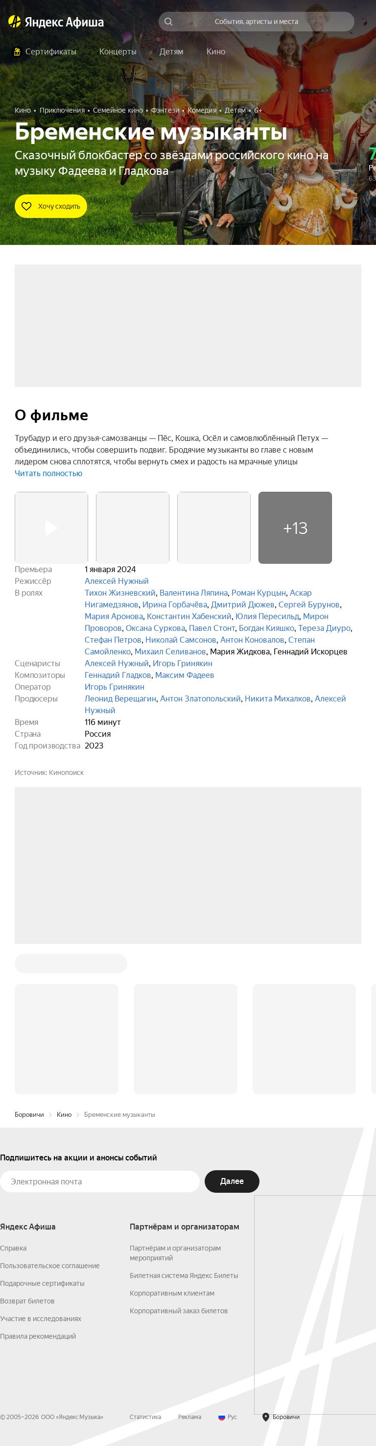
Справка (13, 1248)
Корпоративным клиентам (172, 1293)
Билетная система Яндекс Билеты (184, 1275)
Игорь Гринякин (182, 663)
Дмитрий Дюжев (243, 604)
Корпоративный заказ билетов (179, 1311)
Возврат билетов (27, 1301)
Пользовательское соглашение (50, 1266)
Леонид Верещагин (120, 698)
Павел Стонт (212, 628)
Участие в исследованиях (40, 1319)
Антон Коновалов (252, 640)
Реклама (189, 1417)
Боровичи (29, 1114)
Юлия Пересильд (267, 616)
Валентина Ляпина (194, 593)
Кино (64, 1114)
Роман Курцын (259, 593)
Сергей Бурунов (309, 604)
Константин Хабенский (189, 616)
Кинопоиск (66, 772)
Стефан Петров (113, 640)
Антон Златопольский (200, 698)
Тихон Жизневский (120, 593)
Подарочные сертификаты (42, 1283)
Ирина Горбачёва (174, 604)
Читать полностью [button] (48, 473)
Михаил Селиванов (170, 651)
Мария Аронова (114, 616)
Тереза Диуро (324, 628)
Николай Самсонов (180, 640)
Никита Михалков (278, 698)
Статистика (145, 1417)
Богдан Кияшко (266, 628)
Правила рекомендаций (38, 1336)
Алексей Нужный (117, 581)
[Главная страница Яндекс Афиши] (14, 21)
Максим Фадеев (184, 675)
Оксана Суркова (155, 628)
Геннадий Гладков (118, 675)
